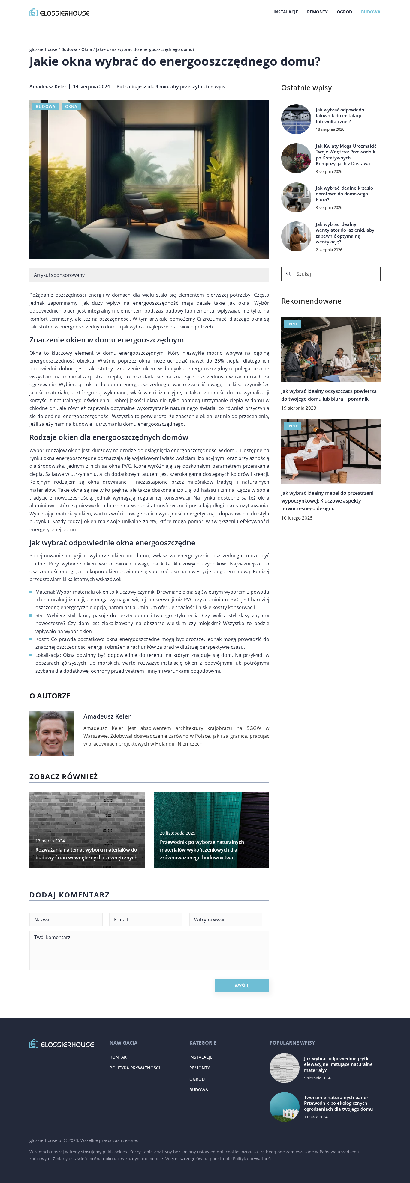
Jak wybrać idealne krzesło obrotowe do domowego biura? (344, 194)
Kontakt (119, 1057)
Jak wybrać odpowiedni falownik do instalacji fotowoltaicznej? (341, 115)
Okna (71, 106)
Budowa (371, 12)
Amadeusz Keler (47, 86)
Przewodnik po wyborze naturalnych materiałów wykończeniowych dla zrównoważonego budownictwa (202, 850)
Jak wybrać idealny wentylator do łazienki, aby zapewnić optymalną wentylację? (345, 233)
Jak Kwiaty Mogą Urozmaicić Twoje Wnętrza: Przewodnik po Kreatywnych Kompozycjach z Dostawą (346, 155)
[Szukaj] (288, 274)
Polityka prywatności (135, 1068)
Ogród (344, 12)
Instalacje (285, 12)
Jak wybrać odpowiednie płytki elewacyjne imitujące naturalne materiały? (338, 1064)
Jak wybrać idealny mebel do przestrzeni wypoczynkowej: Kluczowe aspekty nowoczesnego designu (327, 500)
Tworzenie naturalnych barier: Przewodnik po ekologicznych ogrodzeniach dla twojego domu (338, 1103)
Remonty (317, 12)
